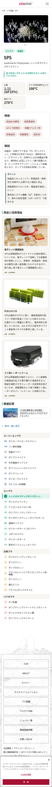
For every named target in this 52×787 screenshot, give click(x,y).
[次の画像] (45, 29)
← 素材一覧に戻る (11, 426)
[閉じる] (49, 760)
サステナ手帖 (26, 710)
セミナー (26, 682)
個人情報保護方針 (10, 752)
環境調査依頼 (26, 729)
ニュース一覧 (26, 720)
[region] (26, 771)
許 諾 (26, 782)
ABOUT (26, 673)
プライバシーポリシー (23, 748)
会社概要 (7, 748)
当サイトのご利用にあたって (33, 752)
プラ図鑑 (10, 11)
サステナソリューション (26, 692)
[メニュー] (47, 4)
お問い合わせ (26, 739)
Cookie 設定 (26, 774)
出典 (9, 272)
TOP (3, 11)
